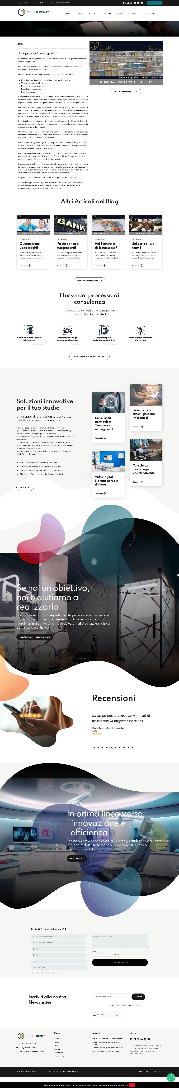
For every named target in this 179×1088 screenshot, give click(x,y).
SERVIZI (79, 13)
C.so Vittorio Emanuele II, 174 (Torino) (31, 1052)
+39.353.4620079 (27, 1044)
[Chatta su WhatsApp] (171, 1079)
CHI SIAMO (132, 13)
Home (56, 1038)
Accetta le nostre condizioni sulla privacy (46, 973)
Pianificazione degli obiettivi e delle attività (106, 1043)
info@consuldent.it (28, 1048)
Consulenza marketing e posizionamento (144, 469)
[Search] (162, 13)
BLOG (119, 13)
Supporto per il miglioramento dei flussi (107, 1047)
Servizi (56, 1042)
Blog (56, 1046)
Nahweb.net (74, 1071)
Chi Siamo (58, 1049)
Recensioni (58, 1052)
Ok (132, 1085)
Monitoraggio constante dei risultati (106, 1051)
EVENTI (107, 13)
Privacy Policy (144, 1071)
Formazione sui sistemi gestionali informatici (144, 414)
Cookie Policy (158, 1071)
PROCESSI (93, 13)
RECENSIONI (148, 13)
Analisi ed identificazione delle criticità (107, 1038)
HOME (67, 13)
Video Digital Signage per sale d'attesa (106, 481)
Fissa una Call (155, 3)
